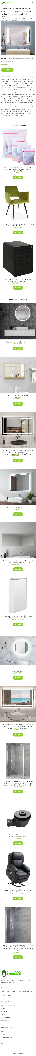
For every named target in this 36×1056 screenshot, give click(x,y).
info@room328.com (7, 995)
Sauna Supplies (5, 1017)
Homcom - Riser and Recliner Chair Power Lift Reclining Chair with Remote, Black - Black (18, 891)
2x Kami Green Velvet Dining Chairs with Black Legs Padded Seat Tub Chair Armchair (18, 225)
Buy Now (7, 70)
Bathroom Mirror (28, 58)
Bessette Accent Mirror (18, 671)
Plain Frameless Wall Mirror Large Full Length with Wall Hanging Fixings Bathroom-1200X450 (18, 561)
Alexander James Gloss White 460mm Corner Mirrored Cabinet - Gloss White (18, 617)
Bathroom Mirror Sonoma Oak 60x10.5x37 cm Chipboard (18, 396)
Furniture (3, 1014)
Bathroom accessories (15, 58)
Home (3, 16)
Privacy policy (5, 1041)
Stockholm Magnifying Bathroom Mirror (18, 342)
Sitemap (3, 1044)
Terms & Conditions (7, 1037)
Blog (2, 1031)
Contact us (4, 1034)
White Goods (5, 1020)
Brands (3, 1008)
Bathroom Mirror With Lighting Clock (18, 507)
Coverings (4, 1011)
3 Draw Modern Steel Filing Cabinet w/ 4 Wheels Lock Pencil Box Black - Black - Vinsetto (18, 280)
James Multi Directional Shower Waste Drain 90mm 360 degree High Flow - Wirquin (18, 835)
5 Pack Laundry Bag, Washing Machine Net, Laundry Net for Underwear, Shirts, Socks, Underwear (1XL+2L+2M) (18, 169)
